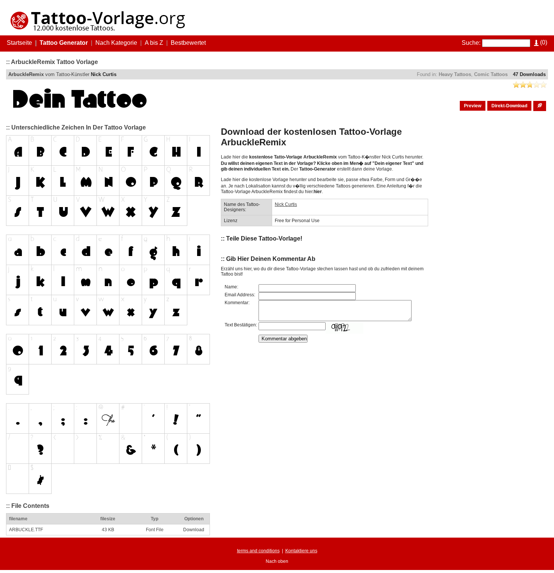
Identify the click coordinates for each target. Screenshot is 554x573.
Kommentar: (237, 302)
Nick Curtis (103, 74)
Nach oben (277, 561)
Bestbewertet (188, 43)
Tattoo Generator (64, 43)
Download (193, 529)
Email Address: (240, 294)
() (543, 42)
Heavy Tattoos (455, 74)
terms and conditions (258, 550)
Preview (472, 105)
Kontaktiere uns (301, 550)
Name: (231, 287)
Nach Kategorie (116, 43)
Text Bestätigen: (241, 325)
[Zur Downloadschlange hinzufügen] (539, 106)
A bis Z (154, 43)
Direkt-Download (509, 105)
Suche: (471, 43)
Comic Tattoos (491, 74)
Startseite (19, 43)
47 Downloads (529, 74)
